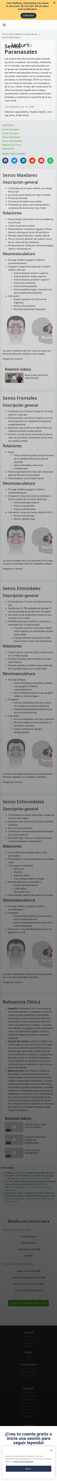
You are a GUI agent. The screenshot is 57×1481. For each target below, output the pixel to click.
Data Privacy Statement (23, 1461)
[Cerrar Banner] (54, 2)
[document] (28, 740)
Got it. (29, 1468)
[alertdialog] (28, 10)
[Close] (51, 1450)
